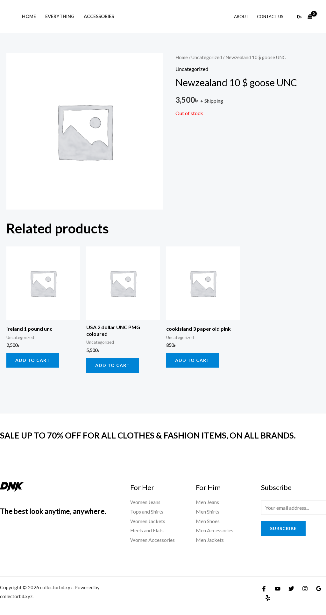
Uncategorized (206, 57)
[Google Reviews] (319, 588)
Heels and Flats (147, 530)
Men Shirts (207, 511)
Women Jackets (147, 521)
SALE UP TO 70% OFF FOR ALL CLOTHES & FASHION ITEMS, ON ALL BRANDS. (148, 435)
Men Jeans (207, 502)
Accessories (99, 16)
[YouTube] (277, 588)
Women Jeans (145, 502)
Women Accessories (152, 540)
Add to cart (32, 360)
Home (29, 16)
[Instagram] (305, 588)
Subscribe (283, 528)
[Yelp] (268, 598)
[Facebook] (264, 588)
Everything (59, 16)
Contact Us (270, 16)
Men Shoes (208, 521)
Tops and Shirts (146, 511)
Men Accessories (214, 530)
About (241, 16)
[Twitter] (291, 588)
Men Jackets (210, 540)
